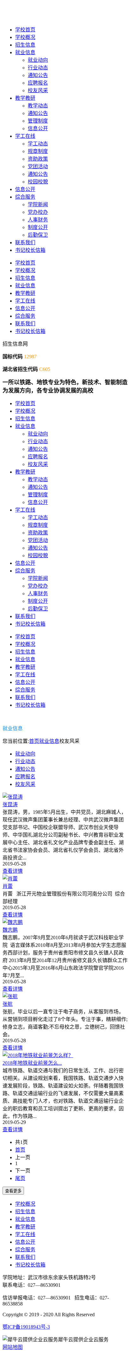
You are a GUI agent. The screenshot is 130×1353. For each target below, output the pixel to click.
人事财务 (38, 219)
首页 (34, 741)
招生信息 (25, 45)
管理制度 (38, 121)
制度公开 (38, 227)
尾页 (20, 1178)
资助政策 (38, 159)
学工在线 (25, 136)
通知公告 (38, 75)
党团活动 (38, 166)
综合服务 (25, 197)
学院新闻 (38, 204)
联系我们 (25, 242)
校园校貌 (38, 181)
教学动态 (38, 105)
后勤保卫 (38, 235)
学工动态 (38, 143)
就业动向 (38, 60)
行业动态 (38, 67)
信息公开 (38, 128)
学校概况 (25, 37)
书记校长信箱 (30, 250)
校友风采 (38, 90)
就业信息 (25, 52)
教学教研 (25, 98)
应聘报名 (38, 83)
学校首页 (25, 29)
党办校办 (38, 212)
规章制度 (38, 151)
